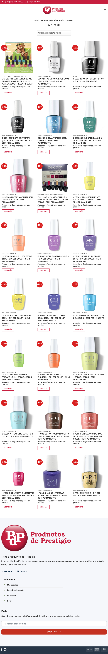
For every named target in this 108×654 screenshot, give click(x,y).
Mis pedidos (12, 585)
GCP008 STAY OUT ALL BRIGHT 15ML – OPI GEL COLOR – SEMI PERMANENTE (16, 318)
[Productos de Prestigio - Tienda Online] (54, 10)
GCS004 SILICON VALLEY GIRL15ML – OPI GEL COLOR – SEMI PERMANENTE (54, 377)
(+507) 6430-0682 (33, 2)
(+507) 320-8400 (11, 2)
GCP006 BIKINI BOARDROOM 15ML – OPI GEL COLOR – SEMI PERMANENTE (54, 259)
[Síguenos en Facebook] (2, 649)
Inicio (36, 20)
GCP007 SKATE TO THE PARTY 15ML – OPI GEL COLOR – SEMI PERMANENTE (87, 259)
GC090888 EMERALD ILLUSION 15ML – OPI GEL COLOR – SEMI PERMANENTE (87, 140)
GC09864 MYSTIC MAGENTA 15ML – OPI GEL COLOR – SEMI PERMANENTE (18, 199)
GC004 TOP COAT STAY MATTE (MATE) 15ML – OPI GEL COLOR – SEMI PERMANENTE (17, 140)
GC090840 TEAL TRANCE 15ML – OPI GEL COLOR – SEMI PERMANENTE (53, 140)
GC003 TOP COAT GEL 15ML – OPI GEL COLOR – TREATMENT (88, 80)
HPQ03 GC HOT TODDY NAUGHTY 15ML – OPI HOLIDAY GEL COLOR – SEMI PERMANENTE (53, 436)
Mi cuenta (11, 595)
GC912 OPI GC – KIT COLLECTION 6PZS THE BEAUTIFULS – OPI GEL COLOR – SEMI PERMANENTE (53, 199)
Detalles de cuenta (15, 590)
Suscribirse (54, 631)
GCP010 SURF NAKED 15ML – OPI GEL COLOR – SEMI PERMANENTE (88, 316)
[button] (3, 10)
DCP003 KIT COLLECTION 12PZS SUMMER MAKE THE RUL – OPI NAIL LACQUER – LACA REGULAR (17, 81)
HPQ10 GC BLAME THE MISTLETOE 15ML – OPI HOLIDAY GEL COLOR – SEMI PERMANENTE (18, 495)
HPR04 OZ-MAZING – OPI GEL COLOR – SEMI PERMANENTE (86, 494)
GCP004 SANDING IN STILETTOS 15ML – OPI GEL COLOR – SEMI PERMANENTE (17, 259)
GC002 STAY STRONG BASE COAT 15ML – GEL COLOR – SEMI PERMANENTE (53, 81)
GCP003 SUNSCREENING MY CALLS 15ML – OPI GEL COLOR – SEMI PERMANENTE (87, 199)
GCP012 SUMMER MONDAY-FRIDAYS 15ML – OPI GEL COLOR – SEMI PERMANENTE (17, 377)
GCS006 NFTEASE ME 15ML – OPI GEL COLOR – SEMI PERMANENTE (17, 435)
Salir (9, 601)
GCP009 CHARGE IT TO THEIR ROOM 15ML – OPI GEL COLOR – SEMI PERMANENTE (52, 318)
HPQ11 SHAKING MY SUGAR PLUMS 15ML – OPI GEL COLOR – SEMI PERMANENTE (52, 495)
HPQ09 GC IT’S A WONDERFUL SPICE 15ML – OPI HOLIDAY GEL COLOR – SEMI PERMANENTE (87, 436)
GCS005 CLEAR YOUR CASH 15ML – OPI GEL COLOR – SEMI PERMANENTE (89, 377)
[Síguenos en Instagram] (5, 649)
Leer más (8, 93)
